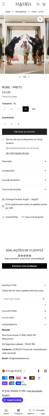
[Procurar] (38, 4)
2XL (34, 109)
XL (25, 109)
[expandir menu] (4, 4)
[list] (24, 47)
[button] (44, 4)
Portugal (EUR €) (14, 371)
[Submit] (43, 299)
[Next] (29, 77)
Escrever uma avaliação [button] (24, 266)
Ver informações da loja (17, 153)
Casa (7, 11)
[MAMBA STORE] (23, 4)
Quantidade (8, 117)
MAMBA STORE (18, 391)
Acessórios (20, 11)
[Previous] (20, 77)
